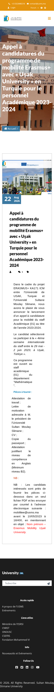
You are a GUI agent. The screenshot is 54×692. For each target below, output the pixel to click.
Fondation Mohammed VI (16, 639)
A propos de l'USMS (12, 606)
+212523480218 (18, 3)
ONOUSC (7, 632)
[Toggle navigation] (51, 18)
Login (12, 7)
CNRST (5, 628)
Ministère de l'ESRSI (12, 624)
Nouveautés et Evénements (17, 653)
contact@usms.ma (38, 3)
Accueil (12, 128)
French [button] (33, 8)
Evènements (9, 610)
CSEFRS (6, 635)
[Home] (11, 18)
